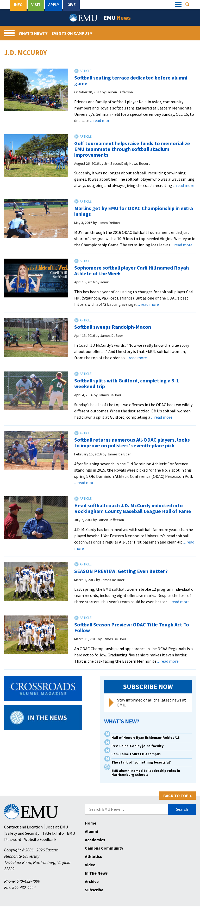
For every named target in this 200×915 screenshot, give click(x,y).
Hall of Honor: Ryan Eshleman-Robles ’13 (145, 737)
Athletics (93, 856)
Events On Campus (72, 33)
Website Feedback (40, 839)
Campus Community (104, 848)
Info (18, 4)
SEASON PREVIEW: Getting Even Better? (121, 571)
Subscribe (94, 889)
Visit (36, 4)
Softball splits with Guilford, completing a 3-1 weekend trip (126, 383)
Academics (95, 839)
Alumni (91, 831)
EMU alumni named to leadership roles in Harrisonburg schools (145, 772)
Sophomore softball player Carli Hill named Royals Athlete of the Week (132, 270)
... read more (100, 120)
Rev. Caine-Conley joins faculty (137, 746)
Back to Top (177, 795)
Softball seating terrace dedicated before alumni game (130, 80)
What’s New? (33, 33)
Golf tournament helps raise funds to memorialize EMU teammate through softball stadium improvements (132, 149)
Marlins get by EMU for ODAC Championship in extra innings (133, 211)
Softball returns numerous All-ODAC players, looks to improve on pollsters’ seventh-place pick (132, 442)
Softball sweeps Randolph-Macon (112, 327)
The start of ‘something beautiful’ (141, 762)
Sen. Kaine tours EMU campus (136, 754)
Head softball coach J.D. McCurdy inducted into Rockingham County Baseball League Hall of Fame (132, 508)
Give (71, 4)
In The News (96, 873)
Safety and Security (22, 833)
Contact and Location (23, 826)
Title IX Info (53, 833)
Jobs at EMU (57, 826)
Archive (92, 881)
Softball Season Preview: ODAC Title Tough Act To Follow (131, 627)
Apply (53, 4)
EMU (117, 18)
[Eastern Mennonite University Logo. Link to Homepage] (83, 18)
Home (90, 823)
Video (90, 864)
